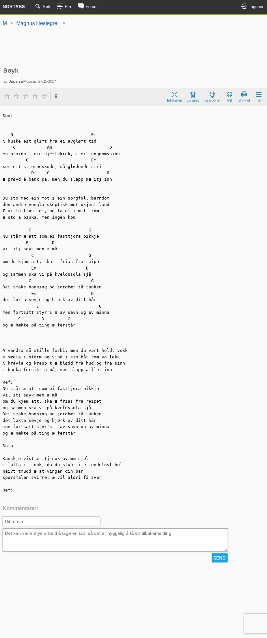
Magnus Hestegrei (37, 23)
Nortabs (14, 6)
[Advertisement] (133, 47)
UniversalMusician (22, 81)
